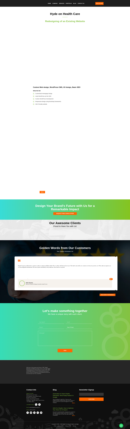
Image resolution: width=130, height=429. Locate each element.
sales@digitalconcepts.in (34, 407)
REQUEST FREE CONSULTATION (65, 213)
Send (65, 350)
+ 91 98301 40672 (30, 401)
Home (49, 3)
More (73, 402)
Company (55, 3)
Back (42, 192)
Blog (74, 3)
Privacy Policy (61, 425)
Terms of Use (68, 425)
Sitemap (74, 425)
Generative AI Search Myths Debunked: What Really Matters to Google (63, 395)
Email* (91, 395)
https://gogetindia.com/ (93, 265)
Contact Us (81, 3)
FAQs (55, 425)
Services (61, 3)
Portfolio (69, 3)
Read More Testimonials (107, 294)
